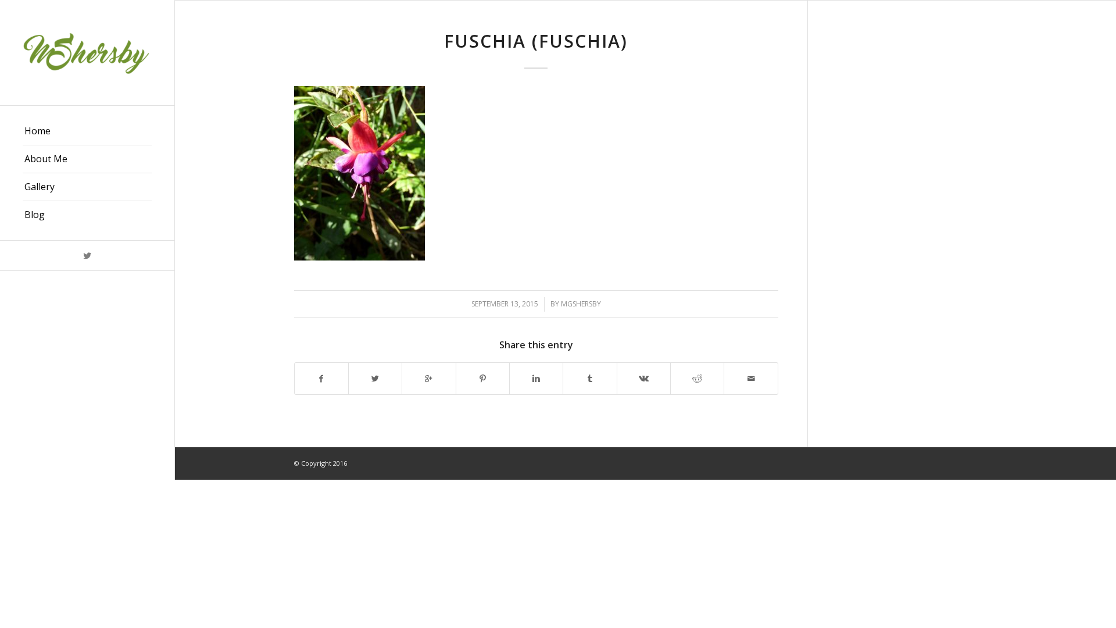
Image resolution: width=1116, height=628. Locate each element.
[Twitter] (87, 255)
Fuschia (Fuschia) (536, 41)
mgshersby (581, 304)
